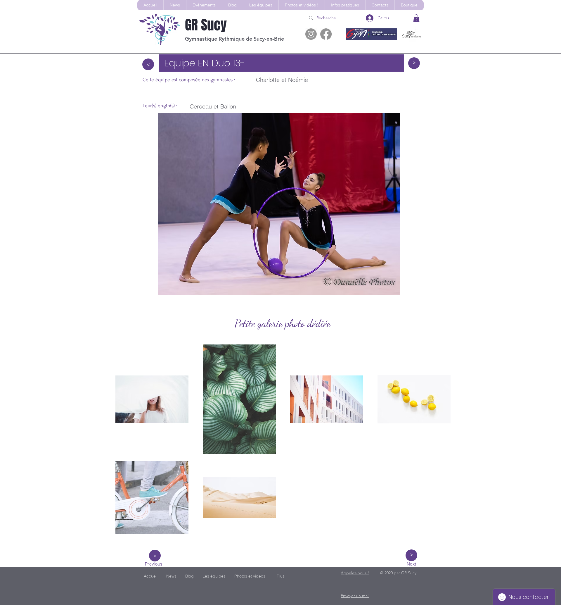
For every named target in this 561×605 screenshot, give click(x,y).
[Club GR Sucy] (311, 34)
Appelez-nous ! (355, 572)
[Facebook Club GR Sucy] (326, 34)
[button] (260, 5)
